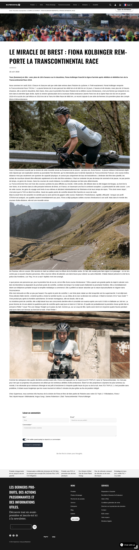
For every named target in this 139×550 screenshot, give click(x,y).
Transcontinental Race (20, 184)
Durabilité (95, 4)
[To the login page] (115, 4)
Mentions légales (106, 521)
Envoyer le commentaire (32, 445)
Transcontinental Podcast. (104, 173)
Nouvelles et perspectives (19, 10)
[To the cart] (120, 4)
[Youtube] (107, 4)
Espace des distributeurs (124, 9)
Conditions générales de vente (110, 502)
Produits (73, 491)
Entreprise (74, 506)
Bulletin (73, 513)
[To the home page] (13, 5)
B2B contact (105, 513)
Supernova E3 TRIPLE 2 (87, 380)
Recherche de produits (64, 4)
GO (34, 527)
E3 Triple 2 (98, 394)
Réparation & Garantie (108, 491)
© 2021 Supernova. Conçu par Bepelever (20, 542)
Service (73, 502)
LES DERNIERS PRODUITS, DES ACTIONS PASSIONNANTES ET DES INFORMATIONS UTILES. (22, 497)
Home (11, 10)
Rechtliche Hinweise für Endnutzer (112, 495)
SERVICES (105, 485)
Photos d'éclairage (50, 4)
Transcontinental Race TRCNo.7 (23, 88)
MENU (73, 485)
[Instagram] (104, 4)
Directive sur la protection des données (113, 506)
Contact (103, 510)
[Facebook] (105, 4)
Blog (72, 510)
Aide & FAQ (105, 499)
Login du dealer (75, 519)
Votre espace (105, 517)
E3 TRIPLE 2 (109, 385)
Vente (41, 4)
